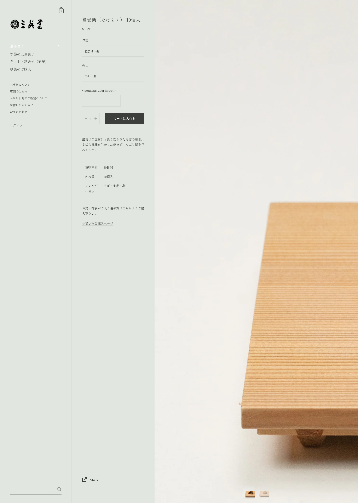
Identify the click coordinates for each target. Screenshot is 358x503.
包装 (85, 40)
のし (85, 65)
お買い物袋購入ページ (97, 223)
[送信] (59, 489)
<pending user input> (99, 90)
